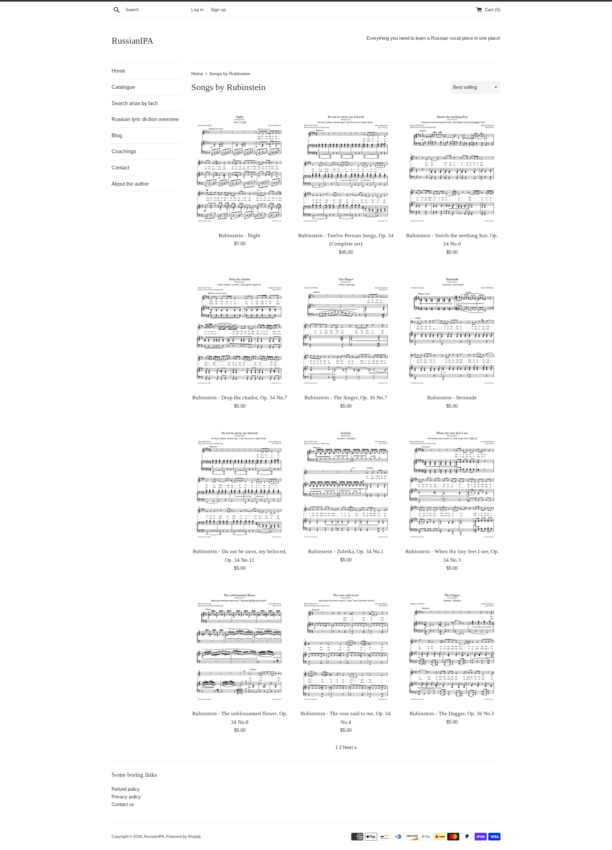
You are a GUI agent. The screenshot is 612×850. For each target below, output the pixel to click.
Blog (117, 135)
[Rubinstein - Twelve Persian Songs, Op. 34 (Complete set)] (345, 165)
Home (118, 71)
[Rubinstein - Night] (239, 165)
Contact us (123, 804)
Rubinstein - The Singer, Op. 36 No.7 (345, 398)
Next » (350, 747)
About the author (130, 184)
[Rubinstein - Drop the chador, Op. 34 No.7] (239, 328)
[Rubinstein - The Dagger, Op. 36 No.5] (452, 644)
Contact (120, 167)
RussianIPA (132, 41)
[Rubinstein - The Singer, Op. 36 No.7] (345, 328)
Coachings (124, 151)
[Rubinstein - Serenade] (452, 328)
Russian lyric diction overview (145, 119)
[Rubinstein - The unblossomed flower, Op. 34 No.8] (239, 644)
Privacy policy (126, 796)
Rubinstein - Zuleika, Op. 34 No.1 (346, 551)
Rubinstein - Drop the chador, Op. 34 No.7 (239, 398)
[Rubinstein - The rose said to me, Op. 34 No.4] (345, 644)
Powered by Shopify (183, 836)
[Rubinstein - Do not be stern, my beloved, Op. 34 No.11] (239, 482)
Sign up (218, 9)
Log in (197, 9)
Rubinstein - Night (239, 235)
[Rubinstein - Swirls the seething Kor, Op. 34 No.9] (452, 165)
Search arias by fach (135, 103)
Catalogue (123, 87)
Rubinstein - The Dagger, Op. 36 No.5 (452, 714)
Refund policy (126, 789)
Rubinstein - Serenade (452, 398)
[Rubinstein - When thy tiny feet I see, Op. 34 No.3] (452, 482)
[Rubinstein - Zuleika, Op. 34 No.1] (345, 482)
